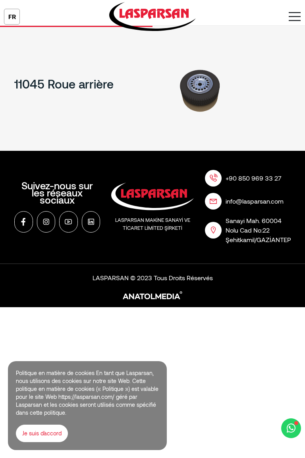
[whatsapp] (291, 428)
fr (12, 16)
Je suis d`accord (42, 433)
